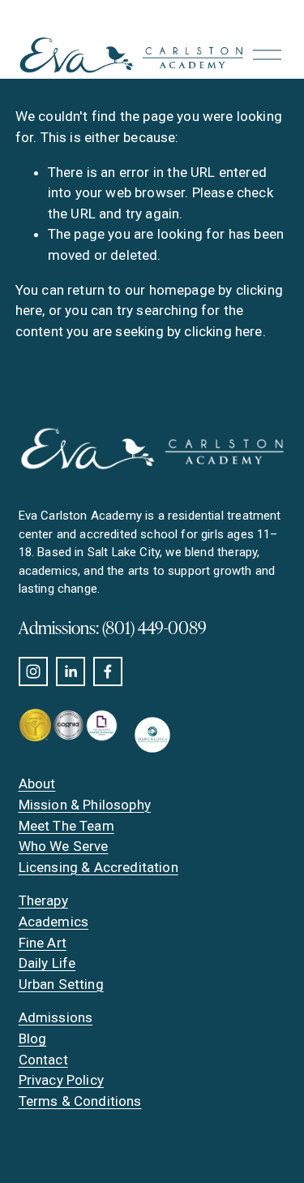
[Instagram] (33, 671)
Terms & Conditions (80, 1101)
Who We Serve (64, 846)
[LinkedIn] (70, 671)
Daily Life (47, 963)
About (37, 783)
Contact (43, 1059)
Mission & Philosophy (85, 805)
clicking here (223, 331)
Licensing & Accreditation (98, 867)
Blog (33, 1038)
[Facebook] (107, 671)
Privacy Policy (61, 1080)
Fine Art (42, 943)
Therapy (43, 900)
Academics (54, 921)
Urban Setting (61, 984)
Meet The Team (66, 826)
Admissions (56, 1017)
